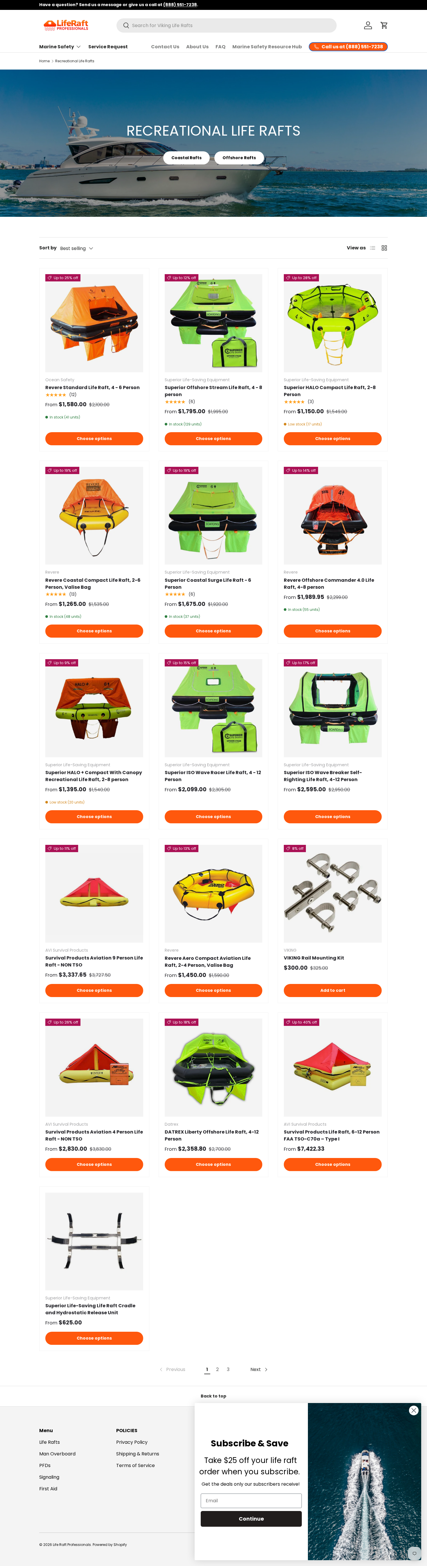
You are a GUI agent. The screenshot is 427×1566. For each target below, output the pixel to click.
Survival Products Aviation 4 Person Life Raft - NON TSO (94, 1135)
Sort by (48, 247)
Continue (251, 1518)
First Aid (48, 1488)
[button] (384, 25)
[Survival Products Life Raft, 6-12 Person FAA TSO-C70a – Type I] (333, 1068)
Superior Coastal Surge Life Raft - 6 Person (208, 583)
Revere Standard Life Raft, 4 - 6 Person (92, 387)
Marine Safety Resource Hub (267, 46)
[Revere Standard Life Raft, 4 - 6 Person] (94, 323)
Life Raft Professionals (72, 1544)
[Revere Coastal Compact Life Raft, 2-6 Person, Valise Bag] (94, 516)
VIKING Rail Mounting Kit (314, 958)
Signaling (49, 1477)
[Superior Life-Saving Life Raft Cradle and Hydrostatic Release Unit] (94, 1242)
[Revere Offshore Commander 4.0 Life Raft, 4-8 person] (333, 516)
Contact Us (165, 46)
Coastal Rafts (186, 158)
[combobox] (226, 25)
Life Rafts (49, 1442)
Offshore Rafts (239, 158)
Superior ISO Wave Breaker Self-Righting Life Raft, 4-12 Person (323, 776)
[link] (172, 1369)
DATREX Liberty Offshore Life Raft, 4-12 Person (212, 1135)
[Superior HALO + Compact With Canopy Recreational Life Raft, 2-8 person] (94, 708)
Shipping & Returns (137, 1453)
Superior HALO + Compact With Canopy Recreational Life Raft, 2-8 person (93, 776)
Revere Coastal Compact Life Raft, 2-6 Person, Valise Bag (93, 583)
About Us (197, 46)
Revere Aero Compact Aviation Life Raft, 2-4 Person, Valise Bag (208, 962)
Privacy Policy (132, 1442)
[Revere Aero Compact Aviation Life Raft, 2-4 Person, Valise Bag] (214, 894)
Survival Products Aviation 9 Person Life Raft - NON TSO (94, 961)
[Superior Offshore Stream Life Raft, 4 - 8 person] (214, 323)
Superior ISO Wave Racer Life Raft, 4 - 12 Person (213, 776)
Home (44, 60)
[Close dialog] (414, 1410)
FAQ (220, 46)
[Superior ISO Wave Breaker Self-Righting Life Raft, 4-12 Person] (333, 708)
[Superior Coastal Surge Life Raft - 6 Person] (214, 516)
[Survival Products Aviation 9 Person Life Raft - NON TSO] (94, 894)
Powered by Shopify (110, 1544)
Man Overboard (57, 1453)
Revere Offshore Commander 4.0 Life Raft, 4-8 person (329, 583)
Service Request (108, 46)
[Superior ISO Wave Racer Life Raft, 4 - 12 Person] (214, 708)
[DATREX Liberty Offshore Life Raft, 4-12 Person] (214, 1068)
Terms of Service (135, 1465)
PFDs (45, 1465)
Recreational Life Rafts (74, 60)
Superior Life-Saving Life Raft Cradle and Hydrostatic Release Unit (90, 1309)
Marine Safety (56, 46)
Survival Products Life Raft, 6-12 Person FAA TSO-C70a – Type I (332, 1135)
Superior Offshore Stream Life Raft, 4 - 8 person (213, 391)
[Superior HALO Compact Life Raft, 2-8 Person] (333, 323)
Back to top (213, 1396)
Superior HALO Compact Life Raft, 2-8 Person (330, 391)
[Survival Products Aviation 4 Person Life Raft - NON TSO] (94, 1068)
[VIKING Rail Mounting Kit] (333, 894)
